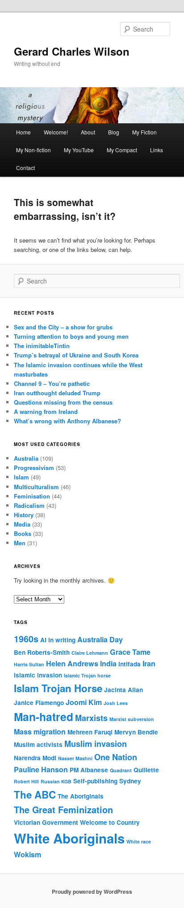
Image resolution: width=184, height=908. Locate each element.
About (88, 132)
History (23, 515)
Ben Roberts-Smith (42, 652)
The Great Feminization (63, 809)
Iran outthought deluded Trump (57, 393)
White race (138, 841)
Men (19, 543)
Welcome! (56, 132)
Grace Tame (130, 652)
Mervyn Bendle (136, 732)
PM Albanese (89, 770)
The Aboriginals (81, 796)
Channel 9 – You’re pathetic (52, 383)
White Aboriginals (69, 838)
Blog (113, 132)
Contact (25, 167)
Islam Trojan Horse (58, 688)
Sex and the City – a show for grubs (63, 327)
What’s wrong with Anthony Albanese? (67, 421)
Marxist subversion (131, 719)
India (108, 663)
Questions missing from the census (63, 402)
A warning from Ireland (46, 411)
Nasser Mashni (75, 758)
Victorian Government (46, 822)
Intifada (129, 664)
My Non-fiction (33, 150)
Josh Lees (116, 703)
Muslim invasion (95, 744)
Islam (21, 477)
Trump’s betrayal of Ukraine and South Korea (76, 355)
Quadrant (121, 770)
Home (23, 132)
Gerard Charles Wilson (72, 51)
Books (22, 533)
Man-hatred (43, 717)
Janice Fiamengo (39, 702)
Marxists (91, 718)
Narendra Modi (35, 758)
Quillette (146, 770)
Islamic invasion (38, 675)
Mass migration (40, 731)
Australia (26, 458)
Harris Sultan (29, 664)
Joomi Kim (84, 702)
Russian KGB (56, 781)
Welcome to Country (110, 822)
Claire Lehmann (89, 652)
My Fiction (144, 132)
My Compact (122, 150)
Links (156, 150)
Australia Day (100, 639)
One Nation (115, 757)
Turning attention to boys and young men (71, 336)
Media (22, 524)
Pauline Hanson (41, 769)
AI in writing (57, 640)
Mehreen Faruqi (90, 732)
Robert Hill (26, 781)
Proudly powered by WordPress (92, 892)
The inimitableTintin (42, 345)
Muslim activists (38, 744)
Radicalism (29, 505)
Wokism (27, 854)
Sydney (130, 781)
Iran (148, 663)
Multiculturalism (36, 486)
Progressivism (34, 467)
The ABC (35, 794)
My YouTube (79, 150)
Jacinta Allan (123, 689)
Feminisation (32, 496)
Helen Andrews (72, 663)
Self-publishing (95, 781)
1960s (26, 638)
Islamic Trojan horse (87, 675)
